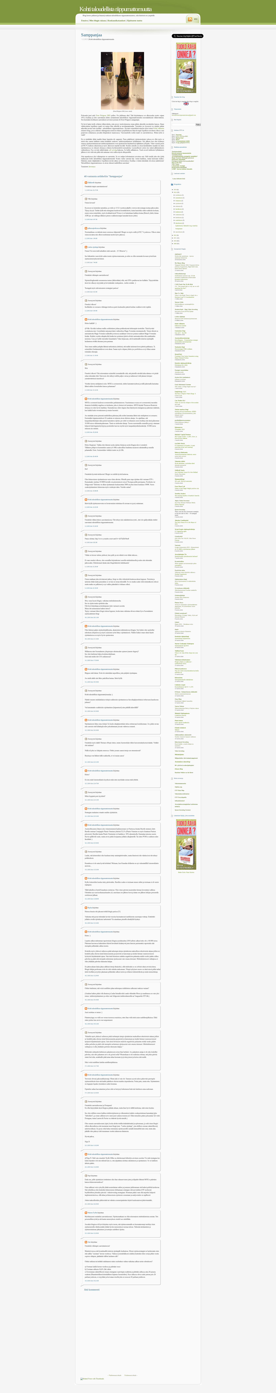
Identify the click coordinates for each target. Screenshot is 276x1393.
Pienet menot (179, 720)
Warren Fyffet (92, 1213)
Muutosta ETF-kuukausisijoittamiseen (186, 318)
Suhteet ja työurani (180, 379)
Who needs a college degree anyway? (185, 386)
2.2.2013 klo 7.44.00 (91, 262)
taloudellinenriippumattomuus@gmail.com (184, 115)
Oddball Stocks (180, 470)
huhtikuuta (178, 217)
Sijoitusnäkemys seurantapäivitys (184, 304)
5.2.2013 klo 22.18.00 (91, 588)
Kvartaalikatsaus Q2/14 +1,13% (184, 687)
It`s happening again (180, 531)
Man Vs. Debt (179, 293)
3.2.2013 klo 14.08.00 (91, 491)
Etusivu (84, 21)
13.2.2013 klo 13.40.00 (92, 899)
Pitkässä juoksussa (181, 668)
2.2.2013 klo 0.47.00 (91, 219)
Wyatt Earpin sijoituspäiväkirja (185, 529)
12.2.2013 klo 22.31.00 (92, 762)
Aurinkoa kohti (179, 372)
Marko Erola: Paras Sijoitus (186, 872)
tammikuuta (179, 232)
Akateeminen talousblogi (182, 762)
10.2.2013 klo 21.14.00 (92, 639)
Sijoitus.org (178, 787)
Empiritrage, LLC (180, 391)
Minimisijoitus (179, 754)
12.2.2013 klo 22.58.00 (92, 843)
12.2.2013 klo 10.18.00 (92, 711)
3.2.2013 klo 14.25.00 (91, 507)
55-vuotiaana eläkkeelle (182, 588)
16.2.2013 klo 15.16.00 (92, 923)
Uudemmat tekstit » (130, 1375)
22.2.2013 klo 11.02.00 (92, 1145)
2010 (175, 241)
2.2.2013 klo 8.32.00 (91, 292)
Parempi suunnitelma (181, 370)
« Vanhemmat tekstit (114, 1375)
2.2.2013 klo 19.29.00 (91, 432)
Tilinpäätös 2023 (180, 429)
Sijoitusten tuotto (134, 21)
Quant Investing (180, 509)
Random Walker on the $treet (184, 772)
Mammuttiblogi (179, 479)
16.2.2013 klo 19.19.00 (92, 1000)
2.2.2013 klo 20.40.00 (91, 456)
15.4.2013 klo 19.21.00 (92, 1281)
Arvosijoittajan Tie (180, 554)
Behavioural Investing (182, 742)
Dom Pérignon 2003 (103, 115)
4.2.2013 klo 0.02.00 (91, 542)
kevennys (92, 167)
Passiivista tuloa (180, 570)
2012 (175, 235)
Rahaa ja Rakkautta (181, 452)
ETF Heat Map (179, 790)
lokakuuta (178, 200)
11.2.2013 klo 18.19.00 (92, 682)
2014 (175, 189)
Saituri (177, 622)
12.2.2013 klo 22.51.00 (92, 800)
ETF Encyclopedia (180, 797)
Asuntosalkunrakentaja (182, 338)
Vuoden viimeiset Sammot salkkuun (185, 737)
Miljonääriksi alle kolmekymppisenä (186, 758)
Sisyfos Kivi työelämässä (182, 377)
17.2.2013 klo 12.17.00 (92, 1066)
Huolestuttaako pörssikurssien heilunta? (186, 556)
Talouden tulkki (180, 461)
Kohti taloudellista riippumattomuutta (115, 9)
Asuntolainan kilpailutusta (182, 638)
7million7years (179, 651)
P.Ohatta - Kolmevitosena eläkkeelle (186, 692)
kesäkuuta (178, 212)
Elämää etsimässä (180, 728)
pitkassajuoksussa (94, 228)
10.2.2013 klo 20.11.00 (92, 617)
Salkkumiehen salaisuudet (183, 735)
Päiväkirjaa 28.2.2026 (181, 365)
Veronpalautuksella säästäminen (184, 679)
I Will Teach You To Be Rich (184, 284)
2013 (175, 192)
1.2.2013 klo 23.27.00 (91, 190)
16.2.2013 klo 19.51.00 (92, 1024)
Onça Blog (178, 699)
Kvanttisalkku (179, 561)
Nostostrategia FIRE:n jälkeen (183, 349)
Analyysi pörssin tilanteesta (183, 631)
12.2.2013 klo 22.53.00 (92, 816)
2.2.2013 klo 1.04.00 (91, 238)
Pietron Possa (179, 602)
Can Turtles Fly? (180, 400)
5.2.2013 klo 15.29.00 (91, 566)
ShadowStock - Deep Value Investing (186, 309)
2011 (175, 238)
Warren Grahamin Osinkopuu (184, 643)
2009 (175, 243)
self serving (113, 150)
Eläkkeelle (91, 183)
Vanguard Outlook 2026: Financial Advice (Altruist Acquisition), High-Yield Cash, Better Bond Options (187, 266)
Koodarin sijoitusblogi (182, 636)
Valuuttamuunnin (180, 783)
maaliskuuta (179, 220)
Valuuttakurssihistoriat (182, 794)
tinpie (176, 629)
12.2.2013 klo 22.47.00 (92, 783)
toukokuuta (178, 214)
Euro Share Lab (180, 486)
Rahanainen (178, 677)
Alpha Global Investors (182, 500)
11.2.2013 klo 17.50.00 (92, 660)
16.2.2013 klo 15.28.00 (92, 975)
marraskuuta (179, 198)
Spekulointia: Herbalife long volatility (186, 226)
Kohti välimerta (158, 128)
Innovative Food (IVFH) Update (184, 311)
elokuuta (178, 206)
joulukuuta (178, 195)
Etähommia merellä (180, 325)
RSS (195, 19)
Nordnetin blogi (180, 347)
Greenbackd (178, 536)
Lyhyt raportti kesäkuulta (182, 722)
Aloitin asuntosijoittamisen (183, 694)
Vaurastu (177, 545)
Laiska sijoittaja (93, 247)
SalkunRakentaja (180, 273)
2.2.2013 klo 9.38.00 (91, 310)
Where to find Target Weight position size (187, 488)
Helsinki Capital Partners (183, 434)
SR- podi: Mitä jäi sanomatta (183, 481)
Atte (89, 1242)
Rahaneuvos (178, 427)
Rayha (90, 908)
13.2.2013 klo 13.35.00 (92, 869)
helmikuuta (178, 223)
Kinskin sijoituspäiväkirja (183, 363)
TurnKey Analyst (180, 493)
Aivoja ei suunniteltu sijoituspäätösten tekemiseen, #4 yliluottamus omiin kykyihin (186, 606)
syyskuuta (178, 203)
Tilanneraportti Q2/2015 (182, 645)
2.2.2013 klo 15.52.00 (91, 390)
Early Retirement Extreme (183, 384)
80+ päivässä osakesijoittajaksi (184, 765)
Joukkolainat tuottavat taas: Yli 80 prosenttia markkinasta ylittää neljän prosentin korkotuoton (185, 277)
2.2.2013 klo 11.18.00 (91, 355)
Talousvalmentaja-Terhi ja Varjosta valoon (187, 708)
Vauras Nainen (179, 706)
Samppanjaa (91, 34)
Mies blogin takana (97, 21)
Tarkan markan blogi (181, 409)
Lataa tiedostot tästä (178, 178)
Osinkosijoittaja (180, 595)
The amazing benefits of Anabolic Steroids (187, 495)
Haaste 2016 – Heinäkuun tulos (184, 624)
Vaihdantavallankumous (182, 660)
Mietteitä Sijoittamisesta (182, 713)
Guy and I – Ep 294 (180, 333)
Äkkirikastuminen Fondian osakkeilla (186, 590)
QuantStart (178, 354)
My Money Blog (180, 263)
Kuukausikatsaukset (116, 21)
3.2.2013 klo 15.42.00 (91, 526)
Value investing (179, 751)
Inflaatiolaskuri (180, 801)
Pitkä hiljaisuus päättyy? (182, 422)
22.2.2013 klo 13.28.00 (92, 1167)
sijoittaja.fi (178, 254)
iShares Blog (179, 769)
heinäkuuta (178, 209)
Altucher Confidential (181, 520)
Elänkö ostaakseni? (181, 613)
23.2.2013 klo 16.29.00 (92, 1204)
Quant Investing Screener (183, 810)
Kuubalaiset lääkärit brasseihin (183, 701)
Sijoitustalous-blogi (181, 579)
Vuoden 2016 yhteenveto (182, 597)
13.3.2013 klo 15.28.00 (92, 1233)
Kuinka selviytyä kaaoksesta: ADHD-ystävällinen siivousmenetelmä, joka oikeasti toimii (185, 413)
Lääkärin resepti (180, 685)
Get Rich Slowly (180, 443)
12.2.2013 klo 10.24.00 (92, 730)
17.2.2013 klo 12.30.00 (92, 1093)
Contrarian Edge (180, 331)
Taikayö (177, 730)
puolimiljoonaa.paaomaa (182, 420)
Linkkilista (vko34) (180, 715)
